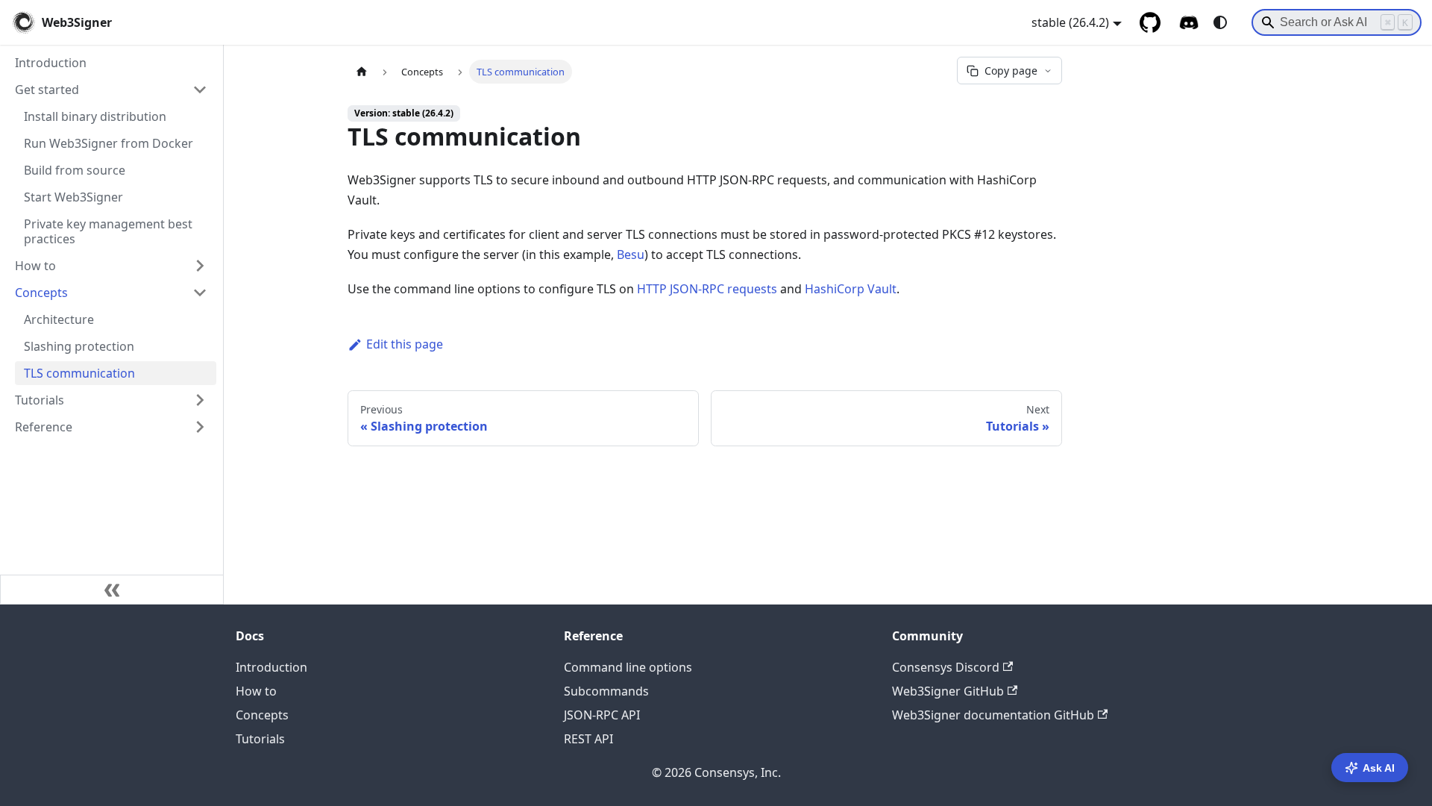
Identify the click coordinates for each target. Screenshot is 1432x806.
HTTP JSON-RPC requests (707, 289)
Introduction (271, 667)
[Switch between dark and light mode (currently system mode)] (1220, 22)
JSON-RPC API (602, 715)
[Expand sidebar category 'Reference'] (199, 427)
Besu (630, 254)
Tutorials (260, 739)
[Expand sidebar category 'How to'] (199, 266)
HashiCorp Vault (850, 289)
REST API (588, 739)
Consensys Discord (945, 667)
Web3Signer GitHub (948, 691)
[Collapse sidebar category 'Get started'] (199, 89)
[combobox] (1336, 22)
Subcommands (606, 691)
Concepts (262, 715)
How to (256, 691)
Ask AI (1379, 768)
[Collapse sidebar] (112, 589)
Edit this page (404, 344)
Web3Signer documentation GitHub (993, 715)
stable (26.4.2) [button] (1070, 22)
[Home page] (362, 71)
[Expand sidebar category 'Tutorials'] (199, 400)
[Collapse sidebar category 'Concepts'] (199, 292)
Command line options (628, 667)
